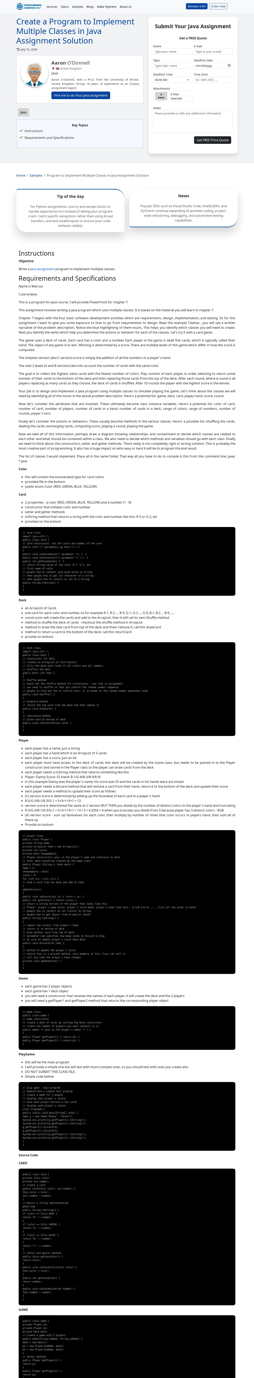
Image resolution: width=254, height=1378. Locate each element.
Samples (77, 7)
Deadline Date (203, 60)
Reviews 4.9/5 (197, 6)
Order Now (218, 6)
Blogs (90, 7)
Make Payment (106, 7)
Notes (157, 108)
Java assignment (42, 269)
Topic (156, 60)
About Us (126, 7)
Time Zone (201, 74)
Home (20, 175)
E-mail (198, 46)
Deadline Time (162, 74)
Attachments (161, 88)
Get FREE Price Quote (213, 140)
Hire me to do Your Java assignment (81, 95)
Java (23, 112)
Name (157, 46)
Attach (161, 97)
